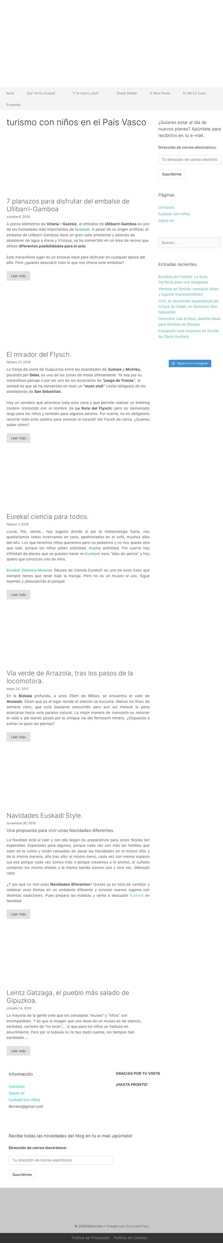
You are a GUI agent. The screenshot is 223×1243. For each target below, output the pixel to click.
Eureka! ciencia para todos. (48, 516)
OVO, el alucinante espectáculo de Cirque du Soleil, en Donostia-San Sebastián (188, 306)
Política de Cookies (130, 1238)
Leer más (18, 276)
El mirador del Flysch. (39, 354)
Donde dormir (127, 93)
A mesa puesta (160, 93)
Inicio (10, 93)
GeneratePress (137, 1226)
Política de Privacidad (91, 1238)
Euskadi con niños (174, 214)
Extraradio (13, 105)
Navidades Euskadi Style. (45, 815)
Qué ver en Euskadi (41, 93)
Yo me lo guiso (194, 93)
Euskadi (82, 229)
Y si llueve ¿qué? (86, 93)
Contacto (166, 207)
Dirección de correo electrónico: (187, 147)
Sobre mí (166, 220)
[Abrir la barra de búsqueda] (214, 104)
